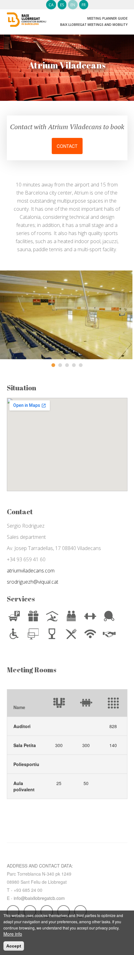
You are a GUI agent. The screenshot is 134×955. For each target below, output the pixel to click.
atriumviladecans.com (31, 570)
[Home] (26, 16)
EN (72, 4)
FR (84, 4)
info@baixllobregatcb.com (39, 898)
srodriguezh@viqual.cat (32, 581)
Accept (13, 945)
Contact (67, 146)
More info (12, 934)
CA (51, 4)
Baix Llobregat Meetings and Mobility (93, 24)
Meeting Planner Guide (107, 18)
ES (62, 4)
